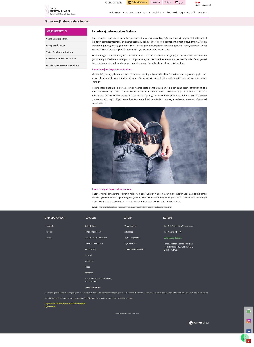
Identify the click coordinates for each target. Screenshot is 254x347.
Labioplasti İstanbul (55, 45)
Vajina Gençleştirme (132, 238)
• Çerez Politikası (50, 306)
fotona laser (122, 207)
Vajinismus (158, 12)
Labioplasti (128, 232)
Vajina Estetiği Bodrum (57, 39)
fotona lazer (131, 207)
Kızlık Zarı (135, 12)
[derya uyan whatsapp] (248, 311)
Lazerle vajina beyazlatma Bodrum (62, 65)
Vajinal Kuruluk (130, 243)
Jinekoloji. (172, 12)
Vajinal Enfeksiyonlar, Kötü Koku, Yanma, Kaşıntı (98, 280)
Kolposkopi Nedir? (92, 287)
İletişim (48, 238)
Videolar (49, 232)
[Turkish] (196, 3)
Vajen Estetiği (187, 12)
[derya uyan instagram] (248, 321)
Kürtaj (146, 12)
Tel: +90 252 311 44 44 (173, 232)
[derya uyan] (61, 15)
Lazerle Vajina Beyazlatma (134, 249)
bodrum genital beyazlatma (108, 207)
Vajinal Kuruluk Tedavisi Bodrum (61, 58)
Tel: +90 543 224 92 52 (179, 226)
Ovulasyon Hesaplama (94, 243)
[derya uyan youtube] (248, 341)
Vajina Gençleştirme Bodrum (59, 52)
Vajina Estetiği (130, 226)
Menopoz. (203, 12)
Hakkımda (50, 226)
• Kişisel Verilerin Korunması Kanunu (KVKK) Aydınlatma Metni (65, 303)
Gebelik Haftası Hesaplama (96, 238)
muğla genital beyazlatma (163, 207)
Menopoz (89, 273)
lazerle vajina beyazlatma (145, 207)
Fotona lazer (98, 87)
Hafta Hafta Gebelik (93, 232)
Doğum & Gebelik (118, 12)
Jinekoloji (88, 255)
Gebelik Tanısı (90, 226)
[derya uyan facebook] (248, 331)
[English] (199, 3)
